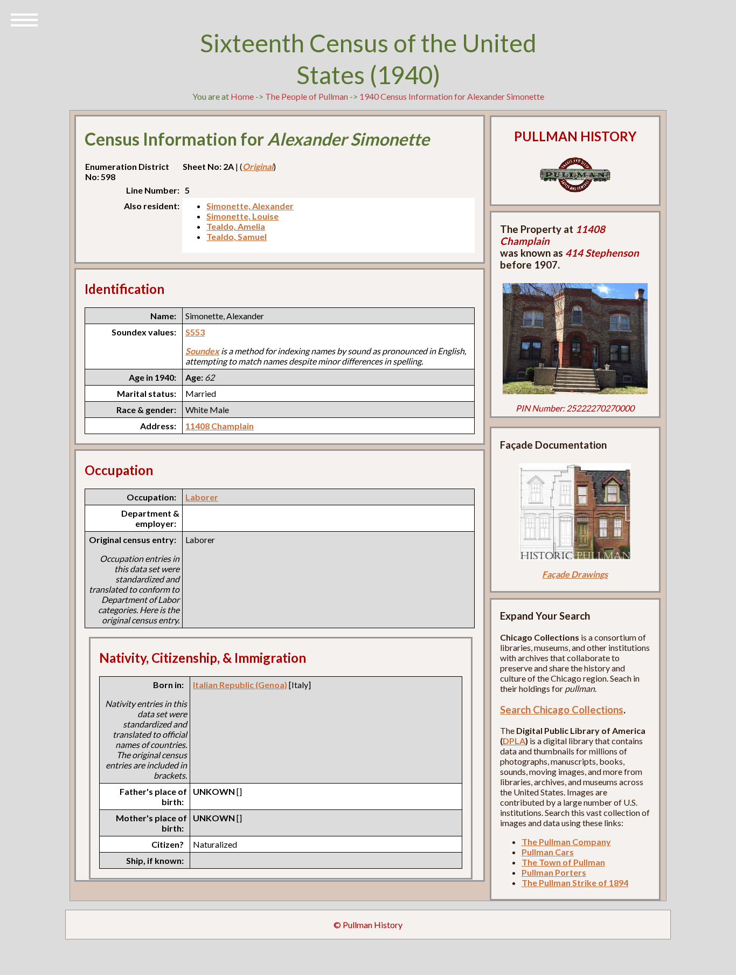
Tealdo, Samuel (236, 236)
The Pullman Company (566, 841)
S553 (195, 332)
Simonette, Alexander (250, 206)
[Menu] (24, 18)
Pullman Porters (554, 872)
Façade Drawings (575, 574)
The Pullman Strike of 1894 (575, 882)
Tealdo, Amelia (235, 226)
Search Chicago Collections (561, 710)
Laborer (201, 497)
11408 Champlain (219, 426)
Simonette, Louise (242, 216)
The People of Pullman (306, 96)
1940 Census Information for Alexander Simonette (451, 96)
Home (242, 96)
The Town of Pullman (563, 862)
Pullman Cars (548, 852)
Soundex (202, 351)
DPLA (514, 741)
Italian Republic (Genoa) (240, 684)
